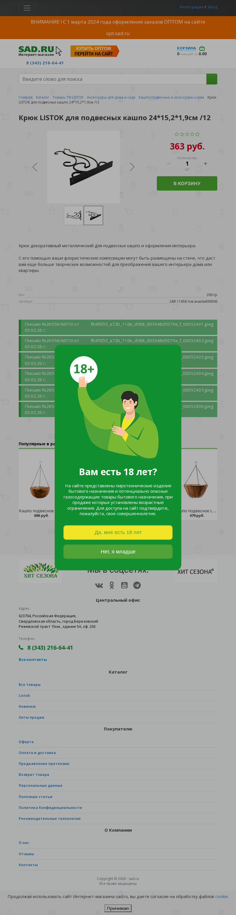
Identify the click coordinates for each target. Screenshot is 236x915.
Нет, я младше (118, 552)
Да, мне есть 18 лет (118, 532)
